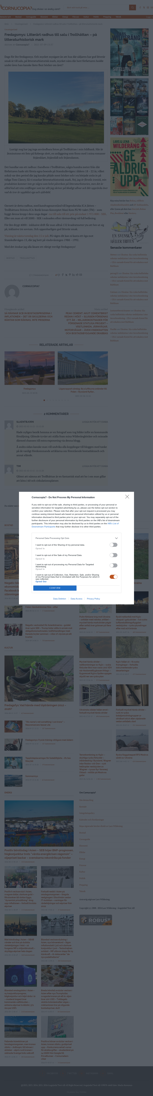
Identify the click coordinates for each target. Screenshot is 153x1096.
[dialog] (76, 548)
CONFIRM (55, 588)
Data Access (76, 598)
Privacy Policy (93, 598)
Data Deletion (59, 598)
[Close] (128, 497)
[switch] (113, 545)
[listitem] (76, 538)
